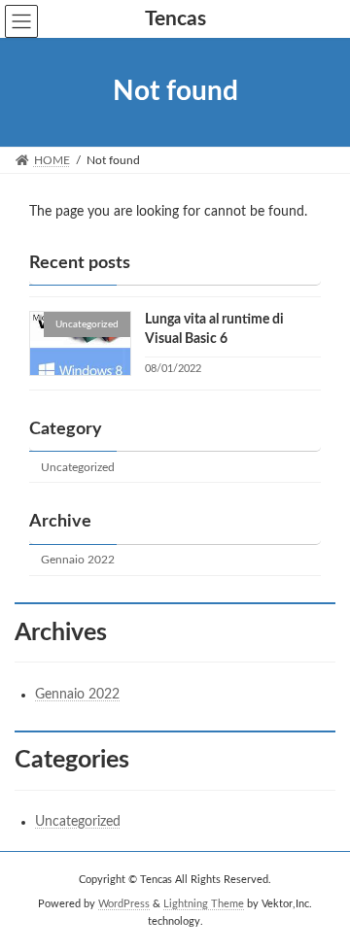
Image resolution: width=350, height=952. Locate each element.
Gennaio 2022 (78, 559)
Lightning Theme (203, 904)
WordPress (124, 904)
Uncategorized (78, 467)
